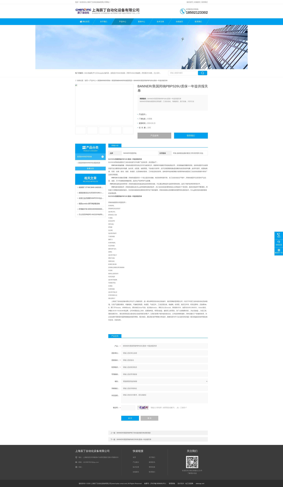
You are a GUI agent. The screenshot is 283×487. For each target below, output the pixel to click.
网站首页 (86, 22)
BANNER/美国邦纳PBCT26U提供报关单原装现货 (134, 433)
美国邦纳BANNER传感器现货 (122, 80)
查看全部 (90, 168)
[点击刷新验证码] (143, 407)
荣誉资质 (152, 467)
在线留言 (197, 2)
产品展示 (136, 462)
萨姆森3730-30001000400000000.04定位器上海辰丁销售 (91, 209)
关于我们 (103, 22)
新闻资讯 (152, 462)
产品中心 (122, 22)
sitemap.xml (200, 483)
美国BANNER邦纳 (104, 80)
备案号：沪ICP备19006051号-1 (155, 483)
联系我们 (205, 2)
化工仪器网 (189, 483)
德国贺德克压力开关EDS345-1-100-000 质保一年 (91, 193)
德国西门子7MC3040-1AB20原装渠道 (91, 187)
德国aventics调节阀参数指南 (89, 204)
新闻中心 (141, 22)
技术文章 (160, 22)
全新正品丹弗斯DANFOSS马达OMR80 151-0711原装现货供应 (91, 198)
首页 (86, 80)
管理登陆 (172, 483)
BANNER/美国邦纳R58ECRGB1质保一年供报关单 (134, 439)
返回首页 (190, 2)
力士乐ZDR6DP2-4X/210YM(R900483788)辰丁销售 (91, 214)
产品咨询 (154, 136)
